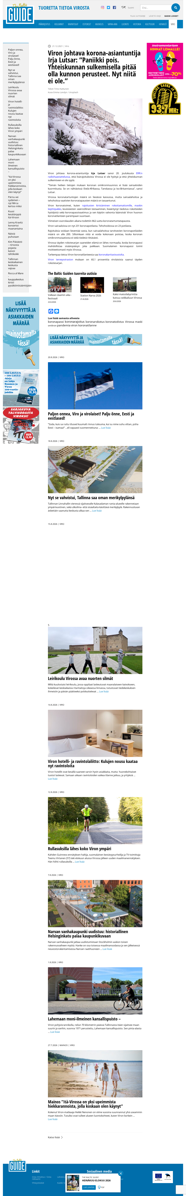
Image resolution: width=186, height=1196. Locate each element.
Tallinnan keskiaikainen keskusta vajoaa (15, 263)
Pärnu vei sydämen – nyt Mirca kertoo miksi (15, 201)
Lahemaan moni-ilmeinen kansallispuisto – (16, 165)
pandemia (63, 325)
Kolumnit (59, 24)
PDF (102, 1187)
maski (138, 321)
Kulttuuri (150, 24)
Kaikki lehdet (171, 16)
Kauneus (99, 24)
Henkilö (163, 24)
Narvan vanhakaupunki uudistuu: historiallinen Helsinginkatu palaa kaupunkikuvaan (17, 145)
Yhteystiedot (38, 1182)
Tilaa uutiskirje (137, 16)
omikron (52, 325)
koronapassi (56, 321)
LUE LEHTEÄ (89, 1187)
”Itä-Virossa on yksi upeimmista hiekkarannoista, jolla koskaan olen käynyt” (17, 184)
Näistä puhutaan (13, 235)
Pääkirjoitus (44, 24)
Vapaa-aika (112, 24)
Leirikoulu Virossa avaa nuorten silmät (15, 92)
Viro (173, 24)
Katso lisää (54, 1137)
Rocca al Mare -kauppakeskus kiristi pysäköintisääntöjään (20, 279)
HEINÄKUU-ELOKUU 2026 (96, 1180)
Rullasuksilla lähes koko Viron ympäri (15, 128)
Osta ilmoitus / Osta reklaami (41, 1178)
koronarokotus (95, 321)
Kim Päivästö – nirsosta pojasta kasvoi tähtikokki (15, 248)
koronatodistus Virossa (119, 321)
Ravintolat (73, 24)
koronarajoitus (75, 322)
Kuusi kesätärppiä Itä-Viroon (14, 214)
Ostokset (87, 24)
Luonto (125, 24)
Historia (137, 24)
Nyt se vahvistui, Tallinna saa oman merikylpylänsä (16, 76)
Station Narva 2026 (90, 295)
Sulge (120, 1173)
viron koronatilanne (84, 325)
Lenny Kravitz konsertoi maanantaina (15, 225)
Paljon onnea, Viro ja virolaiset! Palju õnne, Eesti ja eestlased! (15, 57)
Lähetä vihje (155, 16)
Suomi (131, 7)
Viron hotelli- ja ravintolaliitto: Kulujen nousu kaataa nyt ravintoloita (15, 110)
